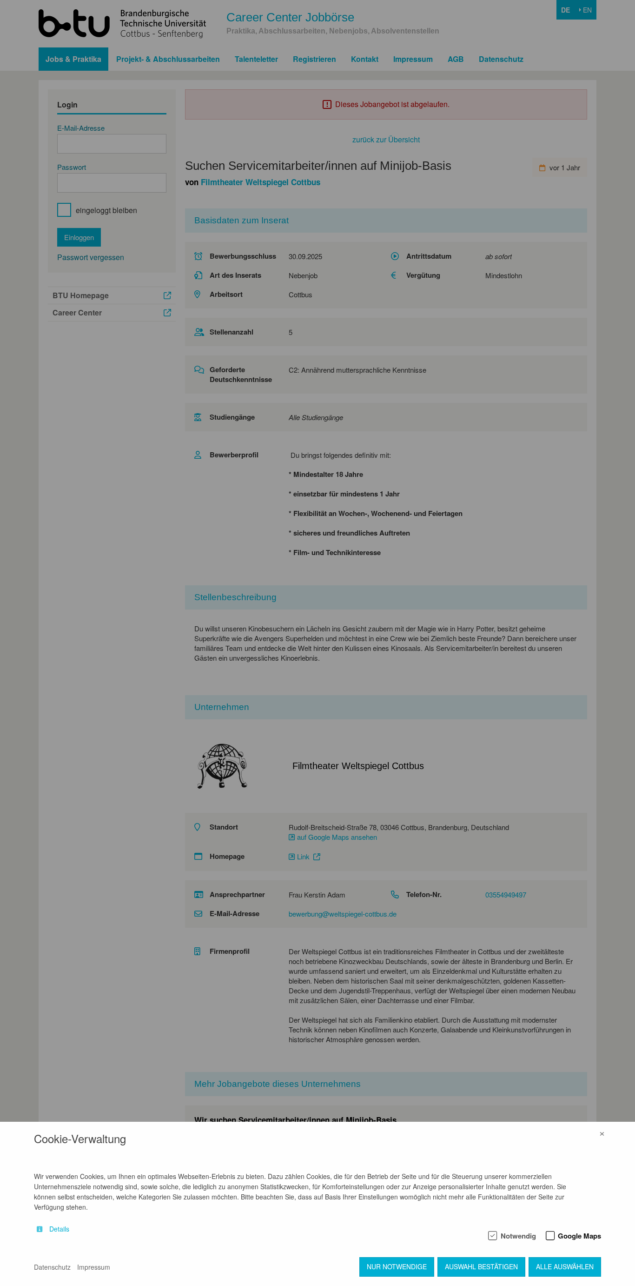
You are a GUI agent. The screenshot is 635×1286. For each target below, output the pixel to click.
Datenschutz (52, 1267)
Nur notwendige (397, 1266)
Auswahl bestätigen (481, 1266)
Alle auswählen (565, 1266)
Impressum (93, 1267)
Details (59, 1229)
